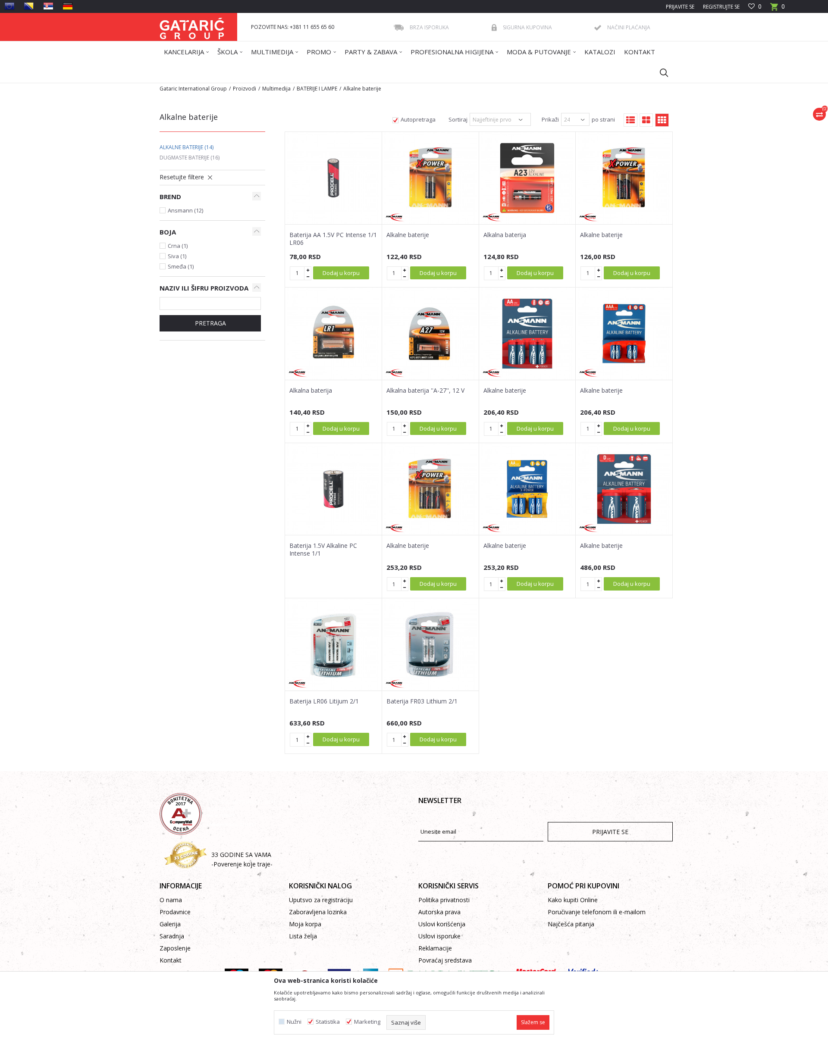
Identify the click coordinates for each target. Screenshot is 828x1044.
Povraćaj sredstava (445, 960)
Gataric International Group (193, 88)
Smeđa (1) (181, 266)
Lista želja (303, 936)
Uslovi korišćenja (441, 924)
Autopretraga (418, 119)
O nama (171, 900)
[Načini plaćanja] (597, 28)
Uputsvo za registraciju (321, 900)
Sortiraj (457, 119)
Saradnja (172, 936)
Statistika (328, 1022)
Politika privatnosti (444, 900)
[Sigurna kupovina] (494, 27)
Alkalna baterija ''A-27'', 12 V (425, 390)
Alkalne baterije (186, 147)
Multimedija (276, 88)
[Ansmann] (395, 217)
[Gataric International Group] (192, 27)
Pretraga (210, 323)
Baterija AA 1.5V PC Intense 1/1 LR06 (333, 239)
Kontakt (171, 960)
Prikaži (550, 119)
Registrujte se (721, 6)
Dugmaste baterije (190, 157)
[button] (659, 72)
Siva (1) (177, 256)
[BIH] (29, 6)
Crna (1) (178, 246)
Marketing (367, 1022)
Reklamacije (435, 948)
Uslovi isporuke (439, 936)
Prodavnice (175, 912)
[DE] (68, 6)
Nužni (294, 1022)
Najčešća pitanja (571, 924)
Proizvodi (244, 88)
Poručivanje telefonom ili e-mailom (597, 912)
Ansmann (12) (185, 210)
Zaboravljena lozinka (318, 912)
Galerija (170, 924)
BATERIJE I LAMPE (317, 88)
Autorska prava (439, 912)
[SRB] (48, 6)
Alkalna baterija (504, 235)
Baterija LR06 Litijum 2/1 (324, 701)
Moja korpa (305, 924)
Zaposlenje (175, 948)
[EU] (9, 6)
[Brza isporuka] (398, 28)
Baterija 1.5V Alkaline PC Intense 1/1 (323, 549)
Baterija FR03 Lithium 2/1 (422, 701)
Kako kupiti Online (573, 900)
